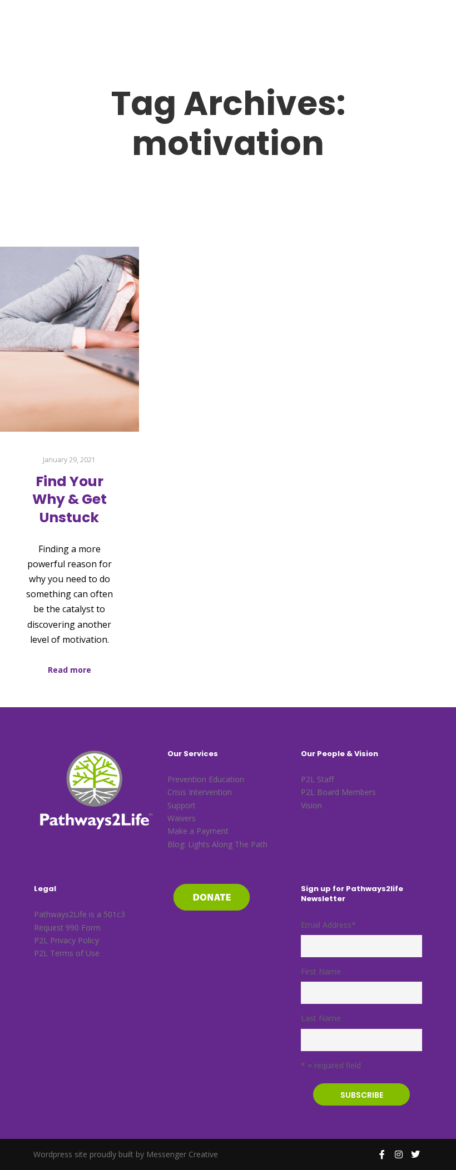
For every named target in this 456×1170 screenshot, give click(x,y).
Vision (311, 805)
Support (181, 805)
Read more (69, 669)
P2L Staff (317, 779)
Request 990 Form (67, 927)
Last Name (321, 1018)
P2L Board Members (338, 792)
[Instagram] (398, 1154)
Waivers (181, 818)
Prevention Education (205, 779)
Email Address (328, 924)
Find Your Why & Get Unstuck (69, 499)
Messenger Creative (182, 1154)
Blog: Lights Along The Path (217, 844)
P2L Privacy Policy (66, 940)
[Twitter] (415, 1154)
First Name (321, 971)
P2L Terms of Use (67, 953)
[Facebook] (382, 1154)
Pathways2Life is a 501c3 (79, 914)
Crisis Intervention (199, 792)
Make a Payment (198, 831)
